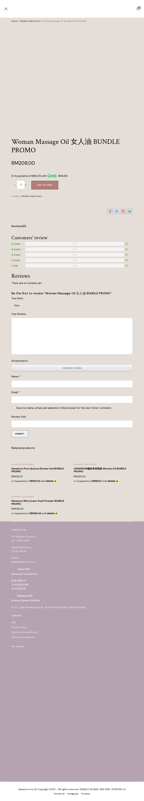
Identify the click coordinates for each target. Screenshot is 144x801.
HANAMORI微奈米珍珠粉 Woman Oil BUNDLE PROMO (100, 470)
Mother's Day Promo (30, 21)
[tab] (18, 226)
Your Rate (17, 298)
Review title (18, 417)
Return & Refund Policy (24, 632)
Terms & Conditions (22, 637)
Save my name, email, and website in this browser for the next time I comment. (64, 408)
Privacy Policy (19, 627)
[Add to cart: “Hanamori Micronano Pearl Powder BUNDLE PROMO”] (65, 501)
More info (62, 175)
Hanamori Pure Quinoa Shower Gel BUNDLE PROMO (37, 470)
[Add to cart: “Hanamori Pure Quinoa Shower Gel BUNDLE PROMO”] (65, 469)
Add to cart (45, 185)
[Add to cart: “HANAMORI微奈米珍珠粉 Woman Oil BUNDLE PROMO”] (128, 469)
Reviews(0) (18, 226)
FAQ (13, 622)
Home (14, 21)
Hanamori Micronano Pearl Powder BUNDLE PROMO (37, 502)
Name (15, 376)
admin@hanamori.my (23, 561)
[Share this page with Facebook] (110, 211)
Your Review (18, 314)
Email (15, 392)
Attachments (19, 361)
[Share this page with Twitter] (117, 211)
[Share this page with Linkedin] (130, 211)
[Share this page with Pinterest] (123, 211)
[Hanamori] (72, 9)
